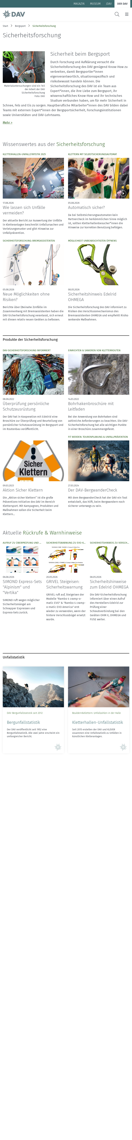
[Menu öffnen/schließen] (127, 14)
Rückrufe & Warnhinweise (52, 533)
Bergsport (20, 26)
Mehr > (7, 122)
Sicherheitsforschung (44, 26)
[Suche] (117, 14)
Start (5, 26)
